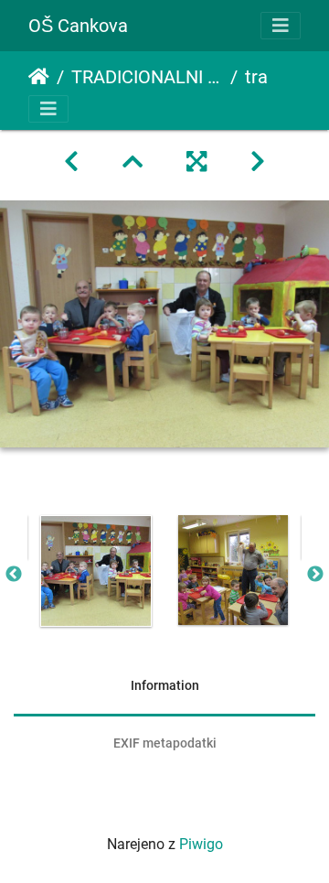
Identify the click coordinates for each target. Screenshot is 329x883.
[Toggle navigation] (280, 25)
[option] (95, 571)
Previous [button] (14, 574)
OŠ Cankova (78, 26)
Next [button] (315, 574)
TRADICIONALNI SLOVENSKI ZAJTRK (147, 77)
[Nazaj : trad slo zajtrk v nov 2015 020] (71, 162)
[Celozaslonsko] (196, 162)
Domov (38, 77)
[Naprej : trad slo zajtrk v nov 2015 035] (257, 162)
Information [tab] (165, 685)
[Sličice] (132, 162)
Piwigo (201, 844)
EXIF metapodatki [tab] (165, 743)
